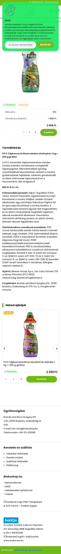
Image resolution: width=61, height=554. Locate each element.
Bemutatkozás (13, 482)
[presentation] (4, 348)
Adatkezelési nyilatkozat (18, 490)
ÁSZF (8, 486)
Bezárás (45, 44)
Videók (9, 494)
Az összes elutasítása (20, 44)
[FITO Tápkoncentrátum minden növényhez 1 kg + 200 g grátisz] (30, 65)
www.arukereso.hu (14, 540)
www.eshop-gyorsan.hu (27, 550)
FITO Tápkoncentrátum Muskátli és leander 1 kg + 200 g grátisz (29, 364)
